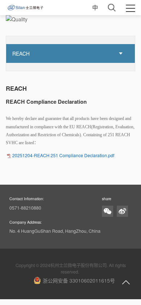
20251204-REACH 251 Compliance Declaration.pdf (63, 155)
